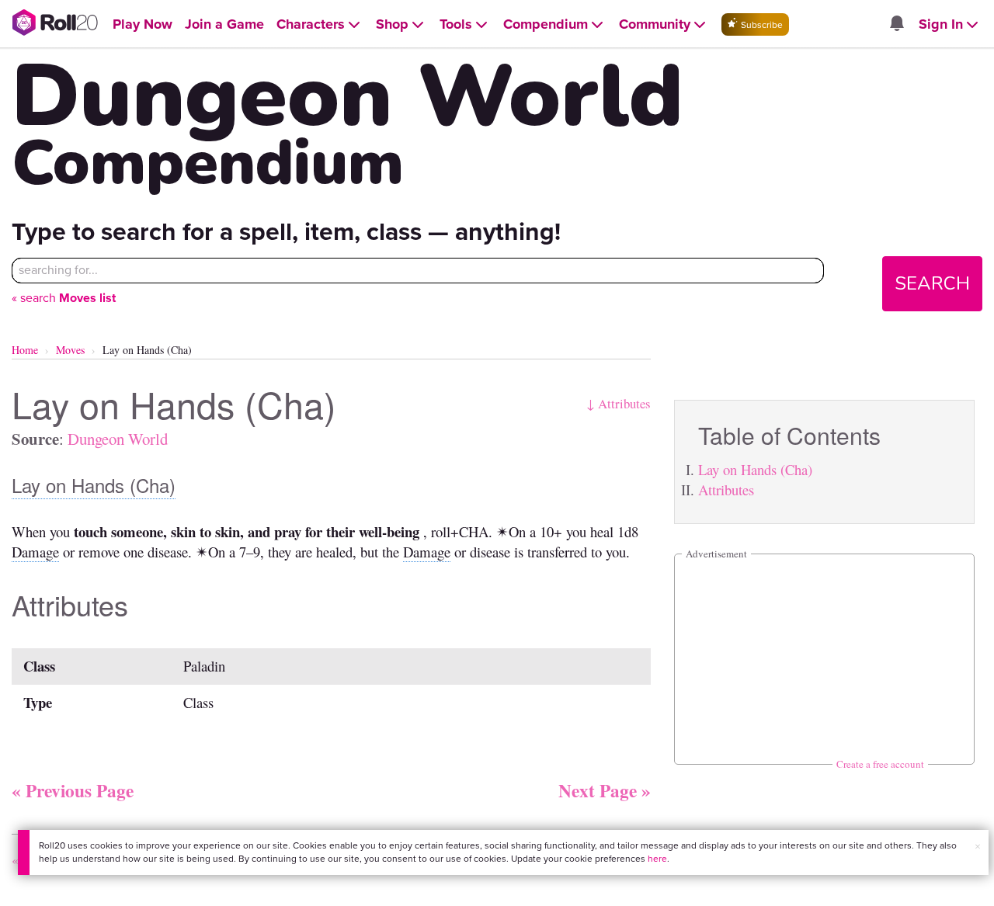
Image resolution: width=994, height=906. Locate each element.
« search (64, 298)
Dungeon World (118, 439)
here (657, 859)
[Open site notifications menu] (896, 24)
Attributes (726, 489)
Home (25, 349)
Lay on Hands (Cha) (755, 469)
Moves (70, 349)
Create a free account (880, 764)
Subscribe (761, 25)
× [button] (978, 847)
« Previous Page (73, 790)
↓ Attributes (618, 403)
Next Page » (604, 790)
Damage (35, 551)
